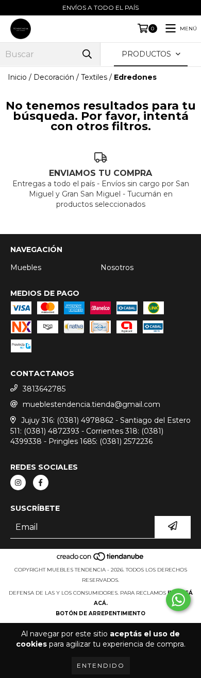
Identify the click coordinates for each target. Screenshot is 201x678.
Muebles (25, 267)
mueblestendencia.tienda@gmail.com (91, 404)
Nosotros (116, 267)
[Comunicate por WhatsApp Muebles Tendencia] (178, 599)
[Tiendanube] (101, 559)
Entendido (101, 665)
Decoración (54, 77)
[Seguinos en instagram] (18, 482)
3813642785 (44, 389)
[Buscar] (87, 54)
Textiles (94, 77)
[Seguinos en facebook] (40, 482)
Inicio (17, 77)
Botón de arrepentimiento (100, 613)
